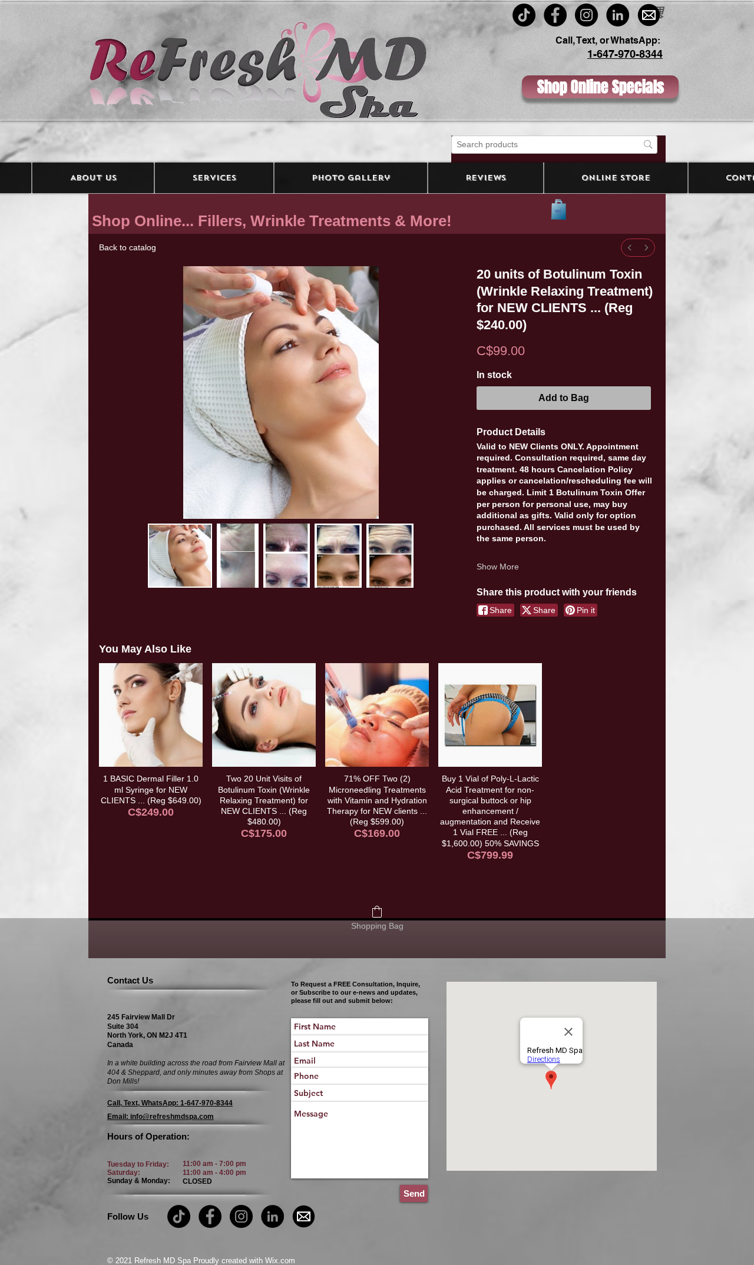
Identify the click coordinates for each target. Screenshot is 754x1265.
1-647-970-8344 (625, 54)
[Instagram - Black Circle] (586, 15)
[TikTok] (523, 15)
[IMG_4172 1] (648, 15)
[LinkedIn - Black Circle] (617, 15)
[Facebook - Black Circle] (555, 15)
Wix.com (279, 1260)
